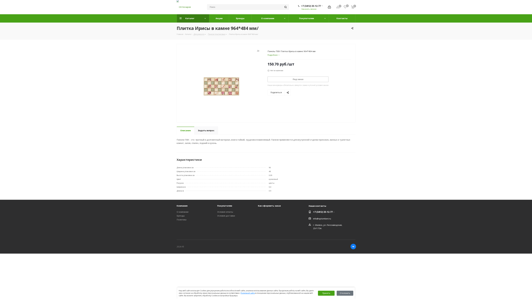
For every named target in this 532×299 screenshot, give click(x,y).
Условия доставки (226, 215)
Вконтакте (353, 246)
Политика (181, 219)
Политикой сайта (248, 293)
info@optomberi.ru (322, 218)
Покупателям (224, 205)
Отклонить (345, 293)
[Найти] (285, 7)
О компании (182, 211)
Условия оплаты (225, 211)
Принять (326, 293)
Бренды (181, 215)
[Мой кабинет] (329, 7)
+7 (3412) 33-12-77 (311, 5)
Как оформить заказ (269, 205)
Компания (182, 205)
